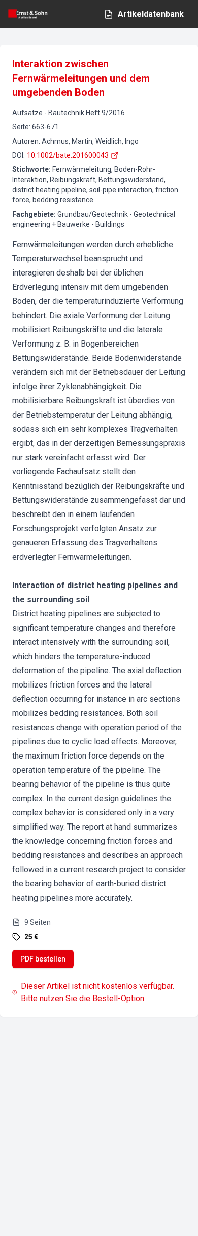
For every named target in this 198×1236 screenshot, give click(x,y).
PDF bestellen (42, 959)
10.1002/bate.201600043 (68, 155)
